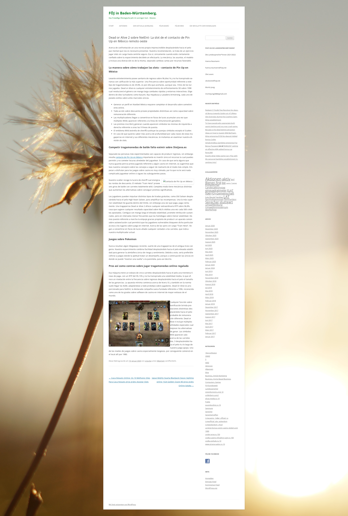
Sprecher (212, 202)
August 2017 (210, 317)
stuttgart (226, 202)
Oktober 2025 (210, 235)
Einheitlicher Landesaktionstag (215, 186)
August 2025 (210, 242)
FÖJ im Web (179, 26)
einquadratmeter (216, 190)
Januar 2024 (210, 268)
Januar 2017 (210, 336)
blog (207, 372)
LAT (226, 196)
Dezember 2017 (211, 307)
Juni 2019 (208, 271)
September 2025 (211, 238)
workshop (211, 209)
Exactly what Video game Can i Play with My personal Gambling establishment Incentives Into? (221, 159)
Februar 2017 (210, 333)
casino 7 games (231, 183)
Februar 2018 (210, 300)
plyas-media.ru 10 (212, 398)
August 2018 (210, 284)
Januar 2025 (210, 265)
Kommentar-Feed (212, 485)
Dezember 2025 (211, 229)
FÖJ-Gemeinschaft (222, 193)
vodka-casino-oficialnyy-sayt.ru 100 (219, 437)
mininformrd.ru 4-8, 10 (214, 392)
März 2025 (209, 258)
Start (111, 26)
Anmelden (209, 478)
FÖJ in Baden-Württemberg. (133, 13)
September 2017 (211, 314)
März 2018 (209, 297)
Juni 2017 (208, 320)
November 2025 (211, 232)
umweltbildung (214, 204)
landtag (219, 197)
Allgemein (161, 361)
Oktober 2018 (210, 281)
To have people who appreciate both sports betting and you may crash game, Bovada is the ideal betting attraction (221, 126)
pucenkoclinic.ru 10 (213, 405)
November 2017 (211, 310)
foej (208, 193)
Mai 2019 (208, 274)
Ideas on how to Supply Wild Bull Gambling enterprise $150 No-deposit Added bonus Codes (221, 136)
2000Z (207, 356)
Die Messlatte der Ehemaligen (203, 26)
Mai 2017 (208, 323)
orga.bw (148, 361)
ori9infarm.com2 (212, 395)
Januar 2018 (210, 304)
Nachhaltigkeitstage (214, 199)
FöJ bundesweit (211, 385)
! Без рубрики (211, 353)
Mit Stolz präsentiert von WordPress (122, 504)
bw (224, 183)
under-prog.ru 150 (212, 434)
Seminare (209, 408)
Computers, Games (213, 382)
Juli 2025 (208, 245)
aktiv (226, 178)
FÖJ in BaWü (164, 26)
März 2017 (209, 330)
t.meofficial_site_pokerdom (216, 421)
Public (207, 402)
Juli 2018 (208, 287)
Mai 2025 (208, 252)
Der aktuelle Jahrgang (143, 26)
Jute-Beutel (210, 197)
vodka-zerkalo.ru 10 (213, 441)
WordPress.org (211, 488)
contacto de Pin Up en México (129, 157)
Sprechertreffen (211, 415)
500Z (207, 362)
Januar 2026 (210, 225)
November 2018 (211, 278)
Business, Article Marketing (216, 375)
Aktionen (123, 26)
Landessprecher (211, 389)
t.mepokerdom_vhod (214, 424)
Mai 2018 (208, 291)
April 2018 (209, 294)
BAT (233, 179)
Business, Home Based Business (218, 379)
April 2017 (209, 327)
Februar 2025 (210, 261)
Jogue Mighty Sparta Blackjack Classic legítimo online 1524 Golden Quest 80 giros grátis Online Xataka (173, 382)
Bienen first (213, 183)
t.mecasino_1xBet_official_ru (216, 418)
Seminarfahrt (230, 199)
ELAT (230, 190)
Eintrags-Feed (210, 481)
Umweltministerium (216, 207)
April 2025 (209, 255)
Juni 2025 (208, 248)
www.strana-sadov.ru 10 (215, 444)
